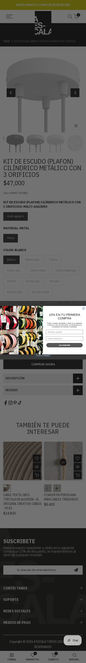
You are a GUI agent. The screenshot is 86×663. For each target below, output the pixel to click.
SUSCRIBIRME (64, 345)
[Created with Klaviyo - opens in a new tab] (43, 355)
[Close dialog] (83, 308)
